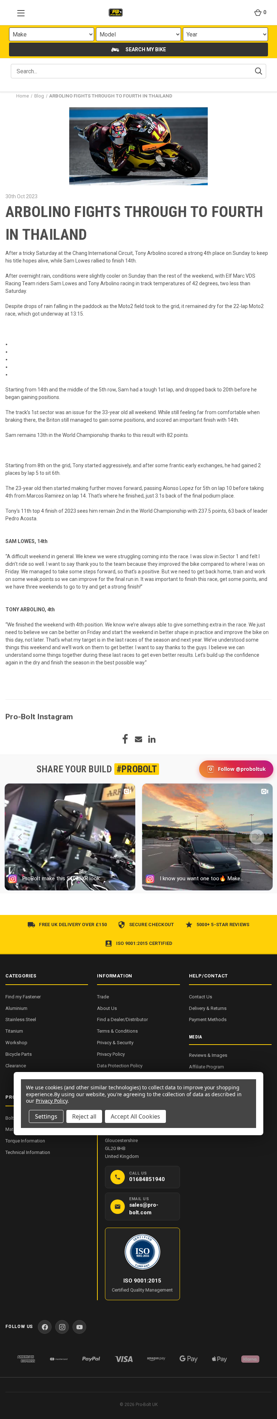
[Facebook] (125, 739)
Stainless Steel (20, 1019)
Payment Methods (208, 1019)
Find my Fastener (23, 996)
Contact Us (200, 996)
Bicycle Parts (18, 1054)
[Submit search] (258, 71)
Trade (103, 996)
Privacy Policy (111, 1054)
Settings (46, 1116)
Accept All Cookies (135, 1116)
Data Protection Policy (119, 1065)
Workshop (16, 1042)
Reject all (84, 1116)
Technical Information (27, 1152)
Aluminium (16, 1008)
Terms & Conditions (117, 1031)
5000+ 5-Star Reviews (223, 924)
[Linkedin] (151, 739)
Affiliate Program (206, 1066)
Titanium (14, 1031)
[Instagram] (62, 1327)
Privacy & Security (115, 1042)
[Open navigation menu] (19, 13)
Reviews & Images (208, 1055)
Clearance (15, 1065)
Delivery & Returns (208, 1008)
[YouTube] (79, 1327)
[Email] (138, 739)
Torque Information (25, 1141)
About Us (107, 1008)
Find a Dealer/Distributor (122, 1019)
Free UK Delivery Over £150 (73, 924)
